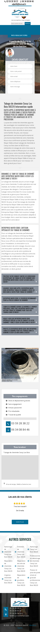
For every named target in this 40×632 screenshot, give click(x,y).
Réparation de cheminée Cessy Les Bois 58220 (8, 566)
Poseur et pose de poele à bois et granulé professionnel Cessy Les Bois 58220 (34, 577)
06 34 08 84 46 (28, 1)
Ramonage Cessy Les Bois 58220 (34, 549)
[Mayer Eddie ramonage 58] (20, 11)
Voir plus (20, 522)
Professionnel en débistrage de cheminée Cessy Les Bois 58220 (34, 561)
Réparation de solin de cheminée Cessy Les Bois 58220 (21, 566)
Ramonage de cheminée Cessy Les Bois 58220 (8, 552)
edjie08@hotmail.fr (19, 4)
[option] (20, 507)
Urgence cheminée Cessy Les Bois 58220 (8, 579)
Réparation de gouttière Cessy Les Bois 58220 (21, 580)
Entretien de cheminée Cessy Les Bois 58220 (21, 552)
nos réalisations (19, 35)
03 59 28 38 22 (12, 1)
